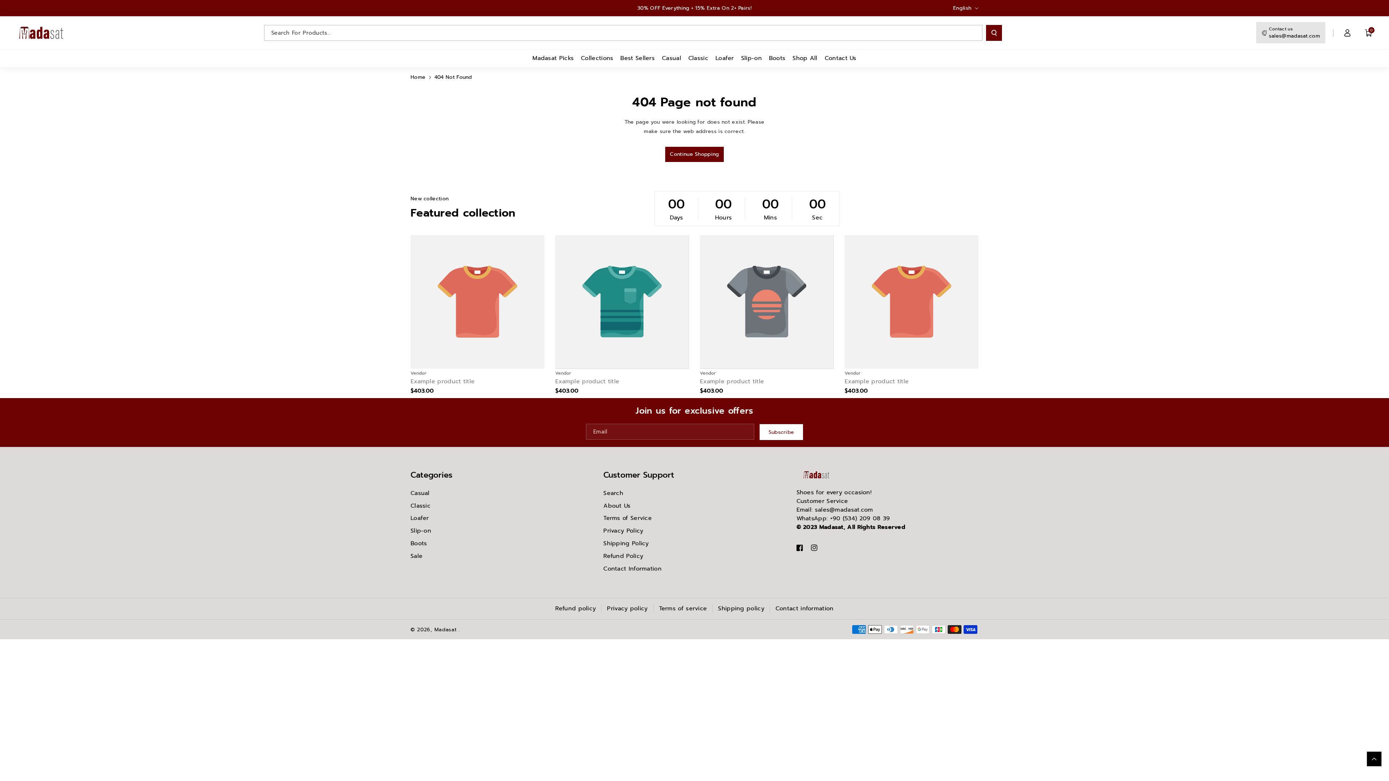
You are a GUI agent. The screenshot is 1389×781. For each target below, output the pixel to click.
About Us (616, 506)
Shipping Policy (626, 543)
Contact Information (632, 568)
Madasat (445, 629)
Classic (420, 506)
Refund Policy (623, 556)
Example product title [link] (443, 381)
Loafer (420, 518)
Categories (432, 475)
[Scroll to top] (1374, 759)
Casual (420, 493)
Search (613, 493)
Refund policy (575, 608)
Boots (419, 543)
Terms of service (683, 608)
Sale (416, 556)
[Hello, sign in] (1347, 33)
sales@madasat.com (1294, 36)
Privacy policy (627, 608)
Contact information (805, 608)
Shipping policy (741, 608)
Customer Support (638, 475)
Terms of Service (627, 518)
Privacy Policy (623, 530)
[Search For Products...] (994, 33)
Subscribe (781, 432)
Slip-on (421, 530)
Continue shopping (694, 154)
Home (418, 77)
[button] (1369, 33)
